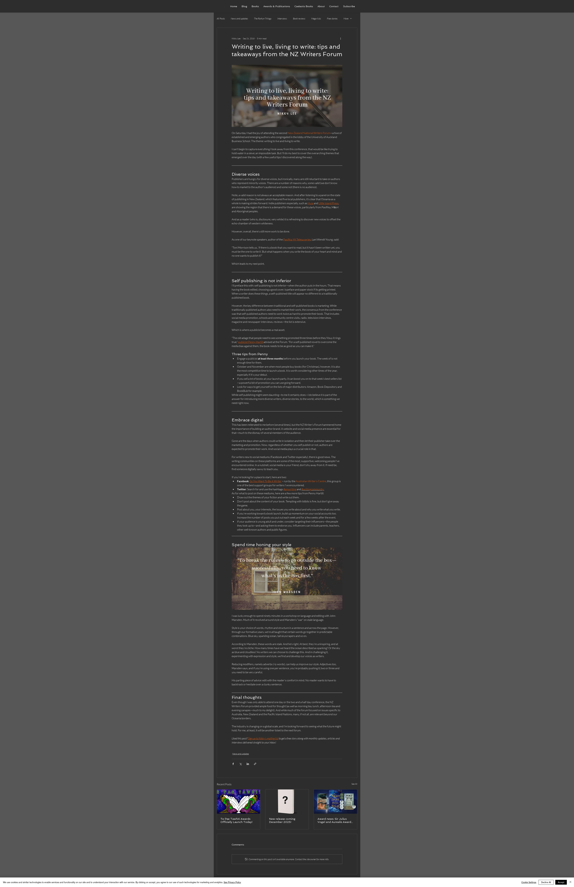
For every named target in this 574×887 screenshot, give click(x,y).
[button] (255, 6)
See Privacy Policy (232, 882)
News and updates (239, 18)
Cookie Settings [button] (528, 882)
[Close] (570, 882)
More (346, 18)
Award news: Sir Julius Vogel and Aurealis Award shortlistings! (334, 820)
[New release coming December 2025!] (287, 801)
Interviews (282, 18)
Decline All (546, 882)
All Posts (221, 18)
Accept (561, 882)
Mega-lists (316, 18)
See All (354, 784)
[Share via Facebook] (233, 763)
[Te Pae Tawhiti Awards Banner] (238, 801)
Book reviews (299, 18)
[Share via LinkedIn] (247, 763)
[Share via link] (255, 763)
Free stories (332, 18)
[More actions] (340, 38)
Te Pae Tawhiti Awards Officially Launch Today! (236, 820)
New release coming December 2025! (282, 820)
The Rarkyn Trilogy (262, 18)
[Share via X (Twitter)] (240, 763)
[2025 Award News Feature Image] (335, 801)
